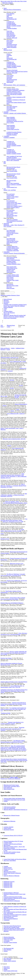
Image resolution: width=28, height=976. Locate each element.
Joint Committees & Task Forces (14, 156)
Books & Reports (8, 299)
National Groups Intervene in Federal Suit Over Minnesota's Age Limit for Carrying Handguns (13, 704)
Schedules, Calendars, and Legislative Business (15, 113)
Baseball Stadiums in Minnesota (11, 892)
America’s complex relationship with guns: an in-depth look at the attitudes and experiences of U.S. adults (14, 653)
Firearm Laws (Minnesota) (14, 778)
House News (7, 966)
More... (8, 103)
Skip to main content (5, 1)
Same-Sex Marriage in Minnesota (11, 875)
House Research (10, 33)
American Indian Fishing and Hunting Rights (14, 798)
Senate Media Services (12, 242)
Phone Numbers (7, 959)
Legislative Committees (9, 137)
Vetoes (8, 186)
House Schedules (11, 117)
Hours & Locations (18, 315)
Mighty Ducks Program (9, 899)
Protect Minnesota (8, 787)
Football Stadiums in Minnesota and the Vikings (15, 898)
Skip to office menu (15, 1)
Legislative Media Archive (13, 248)
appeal (2, 533)
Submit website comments (10, 961)
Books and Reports (5, 348)
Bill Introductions (11, 168)
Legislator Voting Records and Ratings (13, 844)
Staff (8, 16)
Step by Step (7, 312)
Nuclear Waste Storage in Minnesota (12, 873)
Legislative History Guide (13, 274)
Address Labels (10, 81)
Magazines (6, 300)
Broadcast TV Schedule (12, 133)
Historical (6, 303)
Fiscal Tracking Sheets (12, 171)
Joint (5, 83)
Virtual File (16, 306)
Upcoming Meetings (11, 24)
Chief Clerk (9, 31)
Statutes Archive (10, 198)
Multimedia (6, 223)
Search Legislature (5, 4)
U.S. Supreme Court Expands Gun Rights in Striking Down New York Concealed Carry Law (13, 709)
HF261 (12, 411)
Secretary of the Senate (12, 70)
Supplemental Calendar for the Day (15, 121)
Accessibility (10, 109)
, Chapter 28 (15, 413)
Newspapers (6, 302)
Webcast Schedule (11, 231)
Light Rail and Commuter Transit (11, 927)
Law (5, 188)
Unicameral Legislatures (9, 853)
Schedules (6, 112)
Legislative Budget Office (13, 89)
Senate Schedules (11, 125)
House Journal (10, 40)
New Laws (9, 287)
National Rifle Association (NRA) (12, 786)
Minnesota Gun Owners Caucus (11, 785)
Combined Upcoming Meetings (14, 132)
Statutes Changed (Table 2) (13, 207)
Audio (13, 230)
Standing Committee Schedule (14, 25)
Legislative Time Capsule (13, 280)
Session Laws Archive (12, 204)
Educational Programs (12, 44)
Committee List (10, 21)
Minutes (8, 27)
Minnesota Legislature (7, 2)
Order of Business (11, 118)
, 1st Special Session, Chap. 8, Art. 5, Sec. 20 (12, 686)
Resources (12, 312)
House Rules (10, 41)
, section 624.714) (9, 357)
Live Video (9, 230)
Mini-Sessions (7, 845)
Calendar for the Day (12, 120)
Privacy (5, 874)
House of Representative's (21, 404)
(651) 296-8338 (7, 958)
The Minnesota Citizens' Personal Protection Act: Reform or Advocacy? (13, 741)
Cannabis (6, 866)
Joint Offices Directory (12, 106)
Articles (13, 348)
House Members (10, 13)
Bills (5, 161)
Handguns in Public (5, 713)
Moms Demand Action (9, 789)
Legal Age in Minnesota (9, 808)
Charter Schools (7, 828)
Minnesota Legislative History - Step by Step (14, 846)
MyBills (8, 182)
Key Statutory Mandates (18, 316)
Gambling (6, 870)
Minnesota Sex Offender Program (11, 815)
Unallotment (6, 920)
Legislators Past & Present (13, 276)
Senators (9, 54)
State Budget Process (9, 917)
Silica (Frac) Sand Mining (10, 860)
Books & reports (10, 288)
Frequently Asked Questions (10, 942)
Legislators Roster (11, 269)
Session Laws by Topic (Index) (14, 203)
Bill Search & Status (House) (13, 167)
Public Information (11, 35)
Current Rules (10, 211)
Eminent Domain (8, 867)
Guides (5, 308)
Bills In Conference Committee (14, 159)
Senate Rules (10, 76)
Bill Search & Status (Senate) (13, 173)
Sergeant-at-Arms (11, 36)
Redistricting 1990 (8, 887)
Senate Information (11, 272)
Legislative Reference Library (14, 91)
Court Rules (9, 222)
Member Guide (10, 270)
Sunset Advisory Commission (11, 916)
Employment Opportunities (10, 318)
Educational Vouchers (9, 829)
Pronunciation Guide (11, 46)
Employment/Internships (9, 938)
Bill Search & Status (11, 180)
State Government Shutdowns (11, 918)
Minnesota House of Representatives (12, 9)
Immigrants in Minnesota (9, 821)
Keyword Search (11, 194)
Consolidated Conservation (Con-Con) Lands (14, 799)
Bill (13, 169)
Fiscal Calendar (10, 122)
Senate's (4, 405)
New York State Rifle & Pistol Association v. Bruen (15, 503)
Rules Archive (10, 214)
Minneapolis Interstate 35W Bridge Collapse (14, 928)
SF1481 (12, 388)
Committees (6, 136)
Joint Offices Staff (11, 107)
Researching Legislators (9, 848)
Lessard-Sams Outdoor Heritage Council (16, 102)
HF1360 (12, 380)
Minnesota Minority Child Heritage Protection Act (15, 809)
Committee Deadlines (12, 28)
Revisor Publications (11, 262)
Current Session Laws (12, 187)
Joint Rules (9, 43)
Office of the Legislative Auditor (14, 93)
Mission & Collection (9, 315)
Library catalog (14, 777)
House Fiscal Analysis (12, 257)
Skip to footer (23, 1)
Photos (8, 235)
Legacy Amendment (11, 110)
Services (10, 316)
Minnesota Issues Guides (12, 285)
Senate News (7, 968)
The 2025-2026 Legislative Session (12, 852)
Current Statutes (10, 195)
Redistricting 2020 (8, 883)
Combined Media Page (12, 246)
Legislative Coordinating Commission (15, 90)
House (5, 8)
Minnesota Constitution (12, 219)
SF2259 (9, 445)
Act (16, 169)
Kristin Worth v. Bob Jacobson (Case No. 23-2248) (12, 530)
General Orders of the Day (13, 129)
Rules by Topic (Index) (12, 212)
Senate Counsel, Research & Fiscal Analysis (17, 71)
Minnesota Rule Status (12, 215)
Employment (10, 17)
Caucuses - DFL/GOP (12, 37)
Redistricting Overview (9, 881)
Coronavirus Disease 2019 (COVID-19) (13, 835)
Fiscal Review (10, 284)
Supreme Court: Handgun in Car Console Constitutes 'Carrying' (12, 723)
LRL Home (2, 326)
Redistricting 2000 (8, 885)
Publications (6, 252)
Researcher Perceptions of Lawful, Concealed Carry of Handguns (12, 729)
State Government (13, 304)
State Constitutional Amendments (14, 221)
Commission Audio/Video (13, 250)
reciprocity (10, 371)
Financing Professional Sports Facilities (13, 896)
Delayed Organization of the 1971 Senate (13, 841)
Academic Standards (8, 827)
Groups (8, 349)
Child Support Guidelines (10, 807)
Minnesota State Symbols (10, 871)
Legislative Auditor (11, 261)
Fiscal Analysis (10, 32)
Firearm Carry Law (8, 869)
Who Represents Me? (12, 19)
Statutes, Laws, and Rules (10, 190)
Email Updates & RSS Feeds (10, 970)
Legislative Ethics (8, 842)
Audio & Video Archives (12, 233)
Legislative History (8, 311)
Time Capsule (10, 306)
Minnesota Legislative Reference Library (10, 295)
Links (5, 310)
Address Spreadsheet (11, 47)
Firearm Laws (4, 778)
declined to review (5, 538)
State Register (10, 217)
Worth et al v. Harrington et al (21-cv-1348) (13, 521)
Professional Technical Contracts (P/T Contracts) (15, 914)
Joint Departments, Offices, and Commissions (14, 85)
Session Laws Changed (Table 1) (14, 206)
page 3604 (16, 396)
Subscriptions (10, 82)
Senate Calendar (10, 128)
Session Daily (10, 234)
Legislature (6, 304)
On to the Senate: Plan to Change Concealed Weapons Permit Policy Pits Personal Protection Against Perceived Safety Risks (14, 760)
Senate (5, 48)
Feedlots (6, 801)
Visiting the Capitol (8, 939)
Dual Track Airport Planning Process (12, 925)
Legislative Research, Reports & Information (14, 253)
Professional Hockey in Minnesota (12, 900)
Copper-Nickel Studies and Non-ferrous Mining (15, 859)
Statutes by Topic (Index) (12, 196)
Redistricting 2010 (8, 884)
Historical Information (9, 937)
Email (21, 958)
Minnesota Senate (8, 50)
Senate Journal (10, 75)
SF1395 (21, 385)
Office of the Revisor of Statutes (14, 94)
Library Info (6, 314)
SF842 (17, 409)
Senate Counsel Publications (13, 260)
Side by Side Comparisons (13, 160)
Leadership (9, 15)
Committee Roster (11, 23)
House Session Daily (11, 266)
